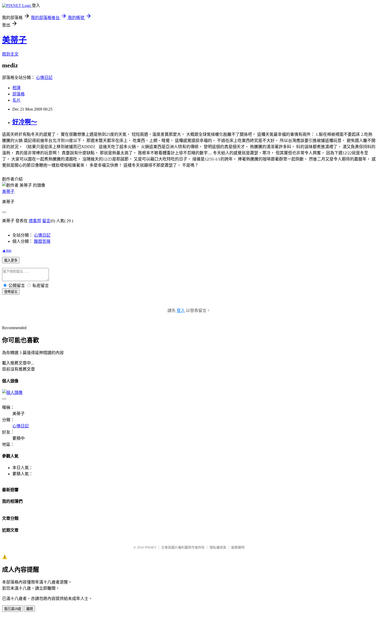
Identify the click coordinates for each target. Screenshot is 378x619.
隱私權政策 (218, 547)
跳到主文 (10, 54)
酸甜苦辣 (42, 241)
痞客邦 (35, 221)
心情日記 (44, 77)
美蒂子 (14, 39)
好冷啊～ (24, 122)
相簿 (16, 88)
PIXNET (150, 547)
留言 (46, 221)
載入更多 (10, 260)
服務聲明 (238, 547)
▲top (6, 250)
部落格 (18, 94)
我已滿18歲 (12, 609)
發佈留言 (10, 292)
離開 (29, 609)
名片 (16, 100)
